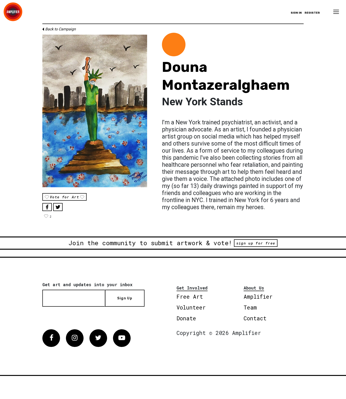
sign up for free (255, 243)
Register (312, 12)
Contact (255, 318)
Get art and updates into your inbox (87, 284)
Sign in (296, 12)
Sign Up (124, 298)
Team (250, 307)
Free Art (190, 296)
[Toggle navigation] (336, 11)
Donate (186, 318)
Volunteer (191, 307)
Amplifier (258, 296)
